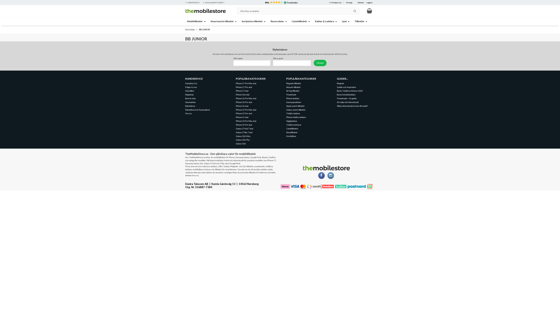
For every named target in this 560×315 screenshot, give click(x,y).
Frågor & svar (191, 87)
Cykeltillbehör (292, 128)
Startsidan (190, 29)
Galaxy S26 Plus (243, 140)
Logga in (369, 3)
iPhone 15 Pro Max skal (246, 109)
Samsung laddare (293, 102)
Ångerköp (189, 94)
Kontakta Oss (191, 83)
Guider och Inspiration (346, 87)
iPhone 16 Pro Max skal (246, 98)
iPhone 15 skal (242, 117)
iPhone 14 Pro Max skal (246, 121)
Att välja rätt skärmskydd (348, 102)
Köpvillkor (189, 91)
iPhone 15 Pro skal (244, 113)
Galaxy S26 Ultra (243, 136)
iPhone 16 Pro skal (244, 102)
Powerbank (291, 94)
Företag (349, 3)
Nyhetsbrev (190, 106)
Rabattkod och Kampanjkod (197, 109)
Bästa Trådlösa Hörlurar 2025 (350, 91)
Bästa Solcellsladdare (346, 94)
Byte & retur (190, 98)
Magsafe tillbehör (293, 83)
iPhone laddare (292, 98)
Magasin (340, 83)
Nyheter (361, 3)
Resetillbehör (292, 132)
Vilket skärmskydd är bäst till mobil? (352, 106)
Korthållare (291, 136)
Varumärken (190, 102)
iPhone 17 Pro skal (244, 87)
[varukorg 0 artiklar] (369, 11)
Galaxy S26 (241, 143)
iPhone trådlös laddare (296, 117)
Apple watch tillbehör (295, 106)
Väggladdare (291, 121)
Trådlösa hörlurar (293, 125)
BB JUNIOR (204, 29)
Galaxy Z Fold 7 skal (244, 128)
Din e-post (278, 58)
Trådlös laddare (293, 113)
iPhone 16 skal (242, 106)
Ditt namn (238, 58)
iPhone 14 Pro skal (244, 125)
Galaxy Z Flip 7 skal (244, 132)
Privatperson (336, 3)
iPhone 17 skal (242, 91)
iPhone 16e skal (242, 94)
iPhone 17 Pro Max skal (246, 83)
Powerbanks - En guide (346, 98)
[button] (281, 2)
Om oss (188, 113)
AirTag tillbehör (293, 91)
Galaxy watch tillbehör (296, 109)
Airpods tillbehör (293, 87)
